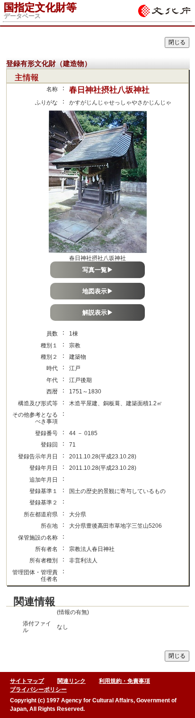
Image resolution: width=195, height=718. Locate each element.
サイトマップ (27, 681)
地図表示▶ (97, 291)
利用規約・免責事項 (124, 681)
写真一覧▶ (97, 269)
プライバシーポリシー (38, 689)
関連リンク (71, 681)
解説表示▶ (97, 312)
